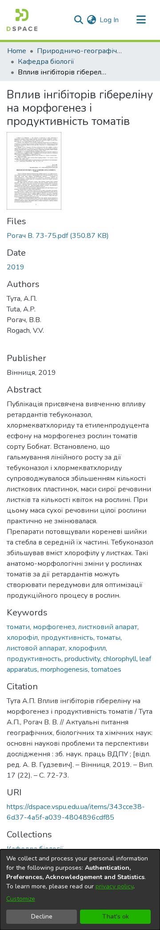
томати (18, 627)
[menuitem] (91, 20)
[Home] (22, 20)
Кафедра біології (46, 61)
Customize (20, 899)
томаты (108, 637)
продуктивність (67, 637)
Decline (41, 916)
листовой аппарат (36, 648)
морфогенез (54, 627)
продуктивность (34, 659)
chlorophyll (119, 659)
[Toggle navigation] (140, 20)
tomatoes (106, 669)
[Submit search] (78, 20)
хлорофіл (22, 637)
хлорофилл (87, 648)
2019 (15, 267)
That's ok (115, 916)
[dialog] (80, 889)
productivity (82, 659)
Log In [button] (110, 20)
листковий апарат (107, 627)
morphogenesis (64, 669)
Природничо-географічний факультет (81, 51)
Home (16, 51)
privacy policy (114, 886)
